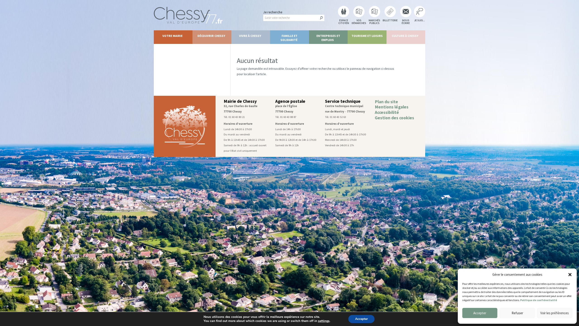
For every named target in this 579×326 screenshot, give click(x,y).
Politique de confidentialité (538, 300)
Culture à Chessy (405, 36)
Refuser (517, 313)
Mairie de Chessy (240, 101)
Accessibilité (387, 112)
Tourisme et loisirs (367, 36)
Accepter (479, 313)
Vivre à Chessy (250, 36)
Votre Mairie (172, 36)
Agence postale (290, 101)
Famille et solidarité (289, 38)
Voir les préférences (554, 313)
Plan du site (386, 101)
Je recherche (272, 12)
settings (324, 321)
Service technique (343, 101)
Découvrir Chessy (211, 36)
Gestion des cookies (394, 117)
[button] (570, 274)
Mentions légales (391, 107)
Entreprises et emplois (328, 38)
